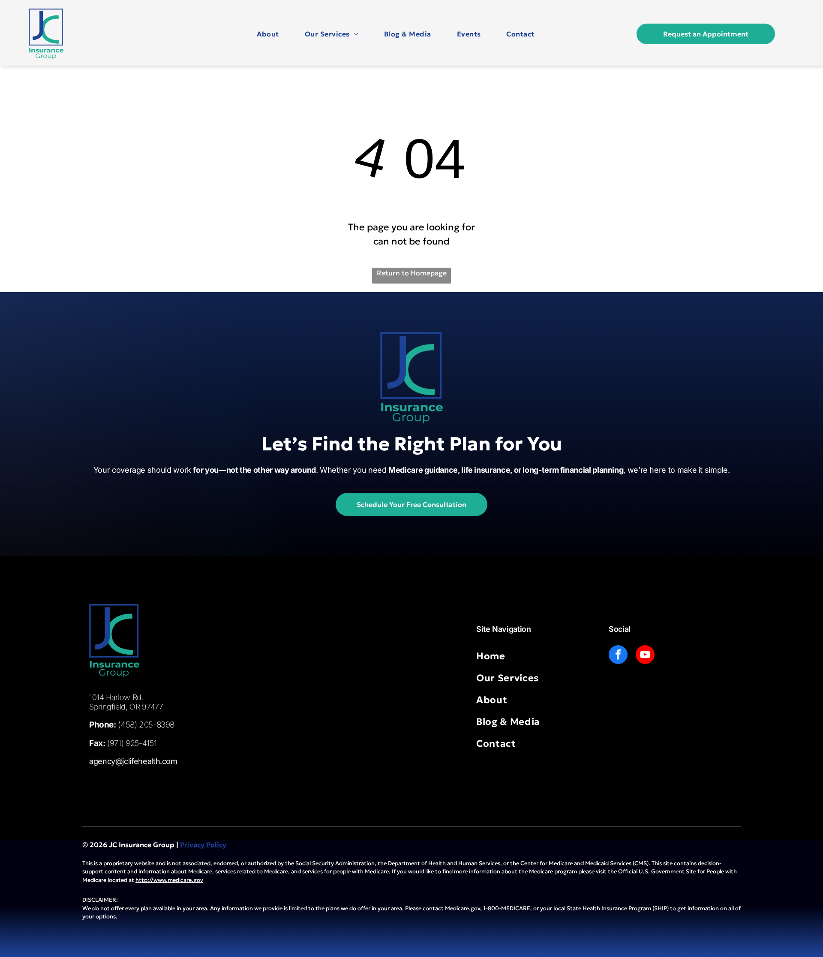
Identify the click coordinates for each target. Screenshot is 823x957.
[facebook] (618, 655)
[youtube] (645, 655)
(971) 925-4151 (131, 743)
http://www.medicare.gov (169, 880)
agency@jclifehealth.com (133, 761)
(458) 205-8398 (146, 725)
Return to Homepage (412, 273)
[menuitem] (267, 33)
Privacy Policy (203, 844)
